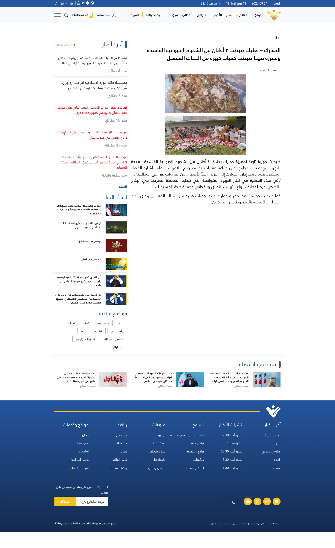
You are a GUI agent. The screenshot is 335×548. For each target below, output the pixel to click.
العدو (277, 459)
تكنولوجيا (159, 459)
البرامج (202, 15)
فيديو (161, 435)
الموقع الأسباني (240, 524)
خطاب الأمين (181, 15)
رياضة (122, 425)
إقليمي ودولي (271, 451)
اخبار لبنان (118, 347)
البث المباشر (104, 14)
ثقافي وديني (156, 468)
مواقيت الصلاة (80, 14)
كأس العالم (120, 459)
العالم (243, 15)
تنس (124, 451)
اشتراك (65, 501)
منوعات (158, 425)
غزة (87, 323)
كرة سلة (122, 443)
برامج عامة (197, 443)
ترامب (98, 331)
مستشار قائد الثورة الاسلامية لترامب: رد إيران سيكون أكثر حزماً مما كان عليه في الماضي (94, 85)
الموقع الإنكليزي (274, 524)
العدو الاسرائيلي (85, 339)
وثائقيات (198, 459)
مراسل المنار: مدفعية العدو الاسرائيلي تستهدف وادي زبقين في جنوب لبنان (92, 135)
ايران (83, 331)
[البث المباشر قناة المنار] (248, 502)
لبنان (258, 15)
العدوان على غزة (114, 339)
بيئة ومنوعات (157, 451)
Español (83, 451)
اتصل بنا (212, 524)
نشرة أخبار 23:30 (231, 451)
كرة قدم (121, 435)
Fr (67, 3)
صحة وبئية (159, 443)
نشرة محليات (234, 443)
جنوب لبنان (117, 331)
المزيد (135, 15)
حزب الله (71, 323)
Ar (57, 3)
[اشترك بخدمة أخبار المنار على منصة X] (257, 502)
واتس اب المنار (79, 459)
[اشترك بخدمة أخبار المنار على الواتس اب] (267, 502)
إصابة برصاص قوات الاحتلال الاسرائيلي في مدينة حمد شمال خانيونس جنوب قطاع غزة (92, 110)
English (84, 435)
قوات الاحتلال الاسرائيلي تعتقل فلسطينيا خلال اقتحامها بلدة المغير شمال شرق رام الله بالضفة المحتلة (93, 162)
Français (83, 443)
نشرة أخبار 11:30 (231, 468)
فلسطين (103, 323)
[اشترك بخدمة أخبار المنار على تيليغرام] (276, 502)
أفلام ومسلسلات (192, 468)
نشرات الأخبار (223, 15)
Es (72, 3)
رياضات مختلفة (118, 468)
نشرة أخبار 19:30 (231, 435)
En (62, 3)
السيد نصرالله (155, 15)
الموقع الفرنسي (257, 524)
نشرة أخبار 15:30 (231, 459)
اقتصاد (276, 468)
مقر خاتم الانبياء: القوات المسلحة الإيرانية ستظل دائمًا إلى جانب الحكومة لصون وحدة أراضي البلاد (92, 60)
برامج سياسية (195, 451)
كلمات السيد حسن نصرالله (187, 435)
